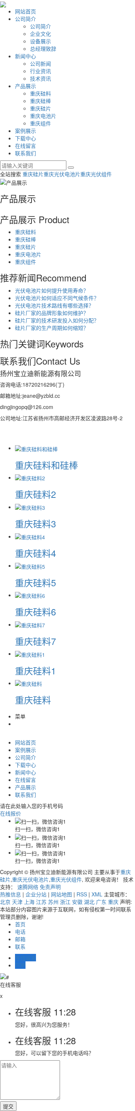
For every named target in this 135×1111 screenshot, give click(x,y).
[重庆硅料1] (30, 653)
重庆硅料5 (35, 582)
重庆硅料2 (35, 493)
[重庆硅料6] (30, 595)
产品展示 (25, 86)
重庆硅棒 (40, 100)
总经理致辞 (43, 48)
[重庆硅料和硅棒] (36, 448)
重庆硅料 (40, 93)
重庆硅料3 (35, 523)
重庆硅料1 (35, 670)
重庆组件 (40, 123)
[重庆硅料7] (30, 624)
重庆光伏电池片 (62, 174)
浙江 (65, 901)
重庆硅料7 (35, 640)
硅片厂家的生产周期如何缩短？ (51, 327)
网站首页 (25, 11)
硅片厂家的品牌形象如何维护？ (51, 312)
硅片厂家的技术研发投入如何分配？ (57, 320)
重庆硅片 (40, 108)
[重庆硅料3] (30, 507)
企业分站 (36, 894)
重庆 (113, 901)
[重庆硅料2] (30, 477)
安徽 (77, 901)
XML (97, 894)
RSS (81, 894)
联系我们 (25, 153)
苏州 (53, 901)
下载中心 (25, 138)
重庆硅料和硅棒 (46, 464)
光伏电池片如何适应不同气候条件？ (57, 298)
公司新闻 (40, 63)
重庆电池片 (43, 115)
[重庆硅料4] (30, 536)
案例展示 (25, 130)
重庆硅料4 (35, 552)
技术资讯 (40, 78)
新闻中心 (25, 56)
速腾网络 (27, 886)
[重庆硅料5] (30, 565)
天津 (17, 901)
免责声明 (50, 886)
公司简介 (25, 18)
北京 (5, 901)
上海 (29, 901)
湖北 (89, 901)
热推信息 (10, 894)
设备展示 (40, 41)
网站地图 (61, 894)
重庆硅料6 (35, 611)
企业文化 (40, 33)
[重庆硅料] (28, 683)
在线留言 (25, 145)
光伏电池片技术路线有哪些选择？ (54, 305)
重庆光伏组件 (96, 174)
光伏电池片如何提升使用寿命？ (51, 290)
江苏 (41, 901)
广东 (101, 901)
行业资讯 (40, 71)
